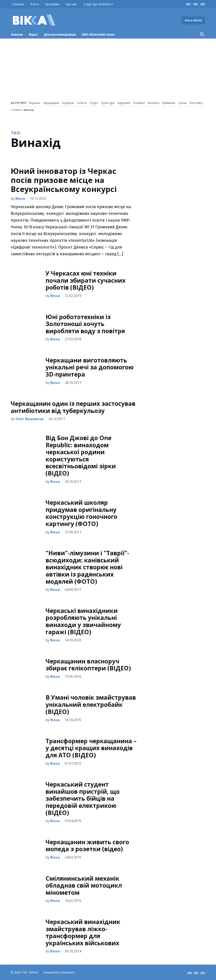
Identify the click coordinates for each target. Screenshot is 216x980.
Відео (33, 34)
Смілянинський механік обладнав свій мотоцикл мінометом (84, 885)
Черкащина (51, 103)
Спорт (93, 103)
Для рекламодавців (60, 34)
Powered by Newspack (58, 972)
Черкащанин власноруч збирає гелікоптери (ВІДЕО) (88, 664)
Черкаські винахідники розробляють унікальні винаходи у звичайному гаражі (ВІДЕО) (83, 621)
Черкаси (34, 103)
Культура (108, 103)
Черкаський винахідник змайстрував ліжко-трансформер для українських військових (83, 932)
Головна (18, 4)
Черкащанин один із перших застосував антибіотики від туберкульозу (73, 407)
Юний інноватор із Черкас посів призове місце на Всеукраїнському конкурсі (64, 180)
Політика (195, 103)
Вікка (20, 198)
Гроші (182, 103)
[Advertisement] (108, 69)
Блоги (34, 4)
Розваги (139, 103)
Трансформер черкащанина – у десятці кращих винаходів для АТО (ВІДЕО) (91, 748)
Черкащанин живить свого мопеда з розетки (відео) (87, 845)
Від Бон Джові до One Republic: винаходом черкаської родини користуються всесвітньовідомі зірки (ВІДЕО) (81, 455)
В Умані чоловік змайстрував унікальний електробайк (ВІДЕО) (91, 704)
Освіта (81, 103)
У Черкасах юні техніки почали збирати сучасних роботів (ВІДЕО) (86, 280)
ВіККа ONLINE (193, 20)
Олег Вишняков (29, 419)
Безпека (153, 103)
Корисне (68, 103)
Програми (52, 4)
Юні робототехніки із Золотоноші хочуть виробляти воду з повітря (85, 324)
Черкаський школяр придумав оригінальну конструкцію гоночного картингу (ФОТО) (81, 513)
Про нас (71, 4)
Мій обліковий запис (98, 34)
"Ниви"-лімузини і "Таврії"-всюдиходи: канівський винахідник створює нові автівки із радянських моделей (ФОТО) (87, 567)
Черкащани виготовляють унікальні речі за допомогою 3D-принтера (90, 367)
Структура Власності (98, 4)
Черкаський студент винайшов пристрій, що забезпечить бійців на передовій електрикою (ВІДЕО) (83, 798)
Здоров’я (123, 103)
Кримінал (168, 103)
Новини (17, 34)
